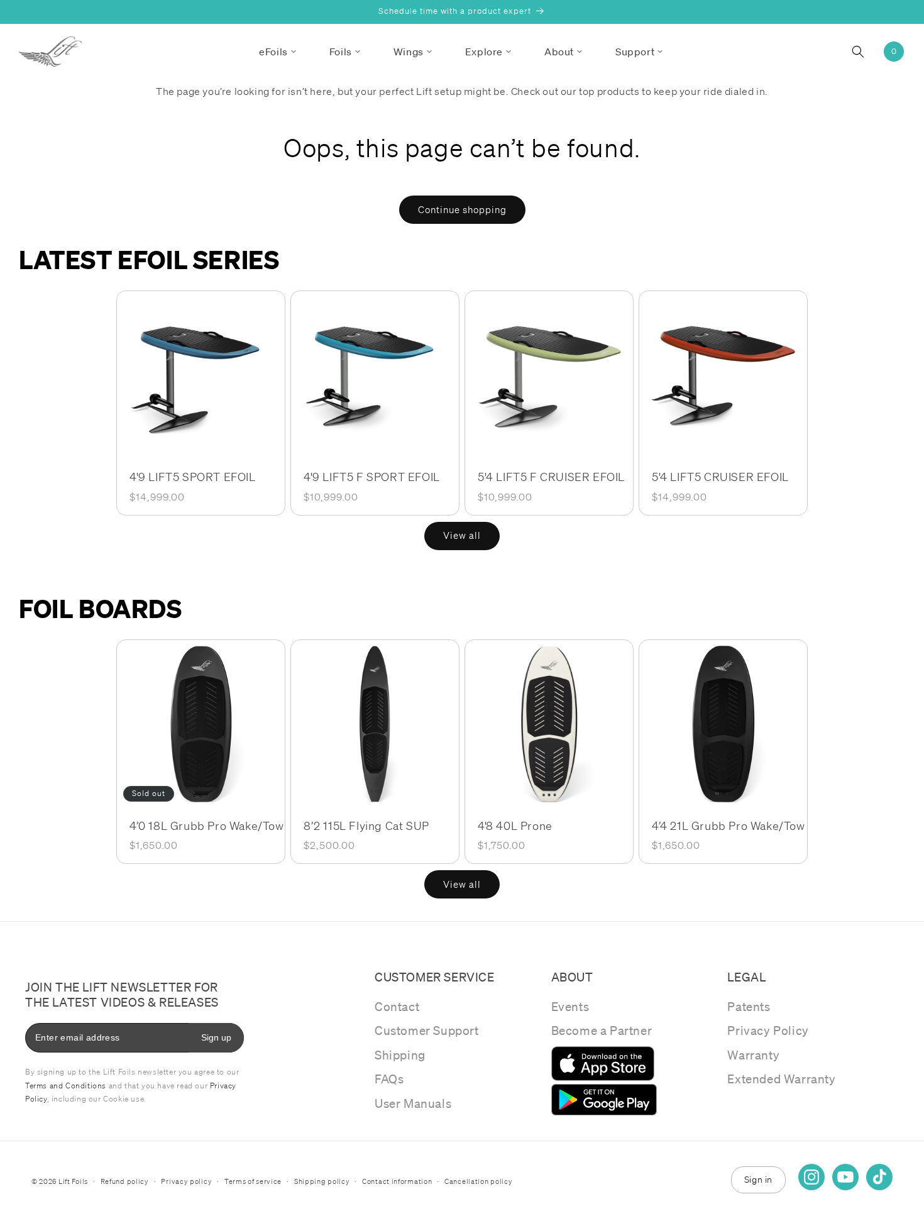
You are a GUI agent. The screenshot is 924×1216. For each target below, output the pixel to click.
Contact (397, 1007)
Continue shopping (462, 210)
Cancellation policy (478, 1181)
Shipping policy (322, 1181)
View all (462, 535)
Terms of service (253, 1181)
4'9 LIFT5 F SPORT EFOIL (372, 477)
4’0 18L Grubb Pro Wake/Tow (206, 825)
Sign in (758, 1179)
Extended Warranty (781, 1079)
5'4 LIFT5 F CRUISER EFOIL (551, 477)
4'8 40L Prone (515, 825)
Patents (748, 1007)
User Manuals (413, 1103)
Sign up (216, 1037)
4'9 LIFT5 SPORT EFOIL (192, 477)
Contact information (397, 1181)
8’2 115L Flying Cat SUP (366, 825)
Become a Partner (601, 1030)
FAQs (389, 1079)
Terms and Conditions (65, 1085)
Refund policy (125, 1181)
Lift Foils (73, 1181)
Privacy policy (186, 1181)
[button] (278, 51)
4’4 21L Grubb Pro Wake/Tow (728, 825)
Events (570, 1007)
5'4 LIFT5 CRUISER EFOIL (720, 477)
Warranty (753, 1055)
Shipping (400, 1055)
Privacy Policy (767, 1030)
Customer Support (427, 1030)
